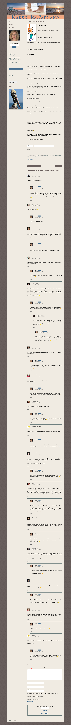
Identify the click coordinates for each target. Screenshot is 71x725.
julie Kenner (34, 257)
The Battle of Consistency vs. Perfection (15, 59)
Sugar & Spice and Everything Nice (14, 62)
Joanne (33, 635)
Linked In (47, 713)
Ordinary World (11, 55)
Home (10, 22)
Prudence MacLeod (35, 609)
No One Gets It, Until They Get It (14, 58)
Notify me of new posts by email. (33, 699)
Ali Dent (33, 175)
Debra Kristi (34, 517)
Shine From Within (12, 54)
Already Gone (11, 61)
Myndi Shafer (34, 452)
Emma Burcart (35, 401)
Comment (29, 668)
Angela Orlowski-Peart (36, 426)
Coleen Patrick (35, 204)
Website (28, 689)
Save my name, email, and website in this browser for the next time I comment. (43, 693)
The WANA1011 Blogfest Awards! (34, 166)
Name (28, 680)
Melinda (33, 483)
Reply (28, 182)
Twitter (45, 713)
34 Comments (30, 159)
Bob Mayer (48, 155)
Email (28, 685)
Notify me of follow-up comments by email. (35, 696)
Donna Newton (52, 155)
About (11, 24)
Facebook (42, 713)
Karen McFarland (35, 11)
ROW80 (49, 128)
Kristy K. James (35, 283)
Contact (11, 27)
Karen (36, 187)
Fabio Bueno (34, 579)
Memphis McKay (13, 720)
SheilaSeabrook (35, 548)
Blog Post (37, 155)
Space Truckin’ (59, 166)
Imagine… (10, 53)
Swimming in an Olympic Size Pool (14, 57)
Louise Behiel (34, 374)
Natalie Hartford (35, 347)
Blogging (44, 155)
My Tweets (11, 75)
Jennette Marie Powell (36, 228)
